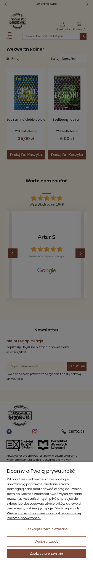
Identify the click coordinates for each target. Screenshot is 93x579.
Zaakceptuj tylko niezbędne (47, 529)
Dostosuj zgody (46, 541)
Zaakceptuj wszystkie (46, 553)
